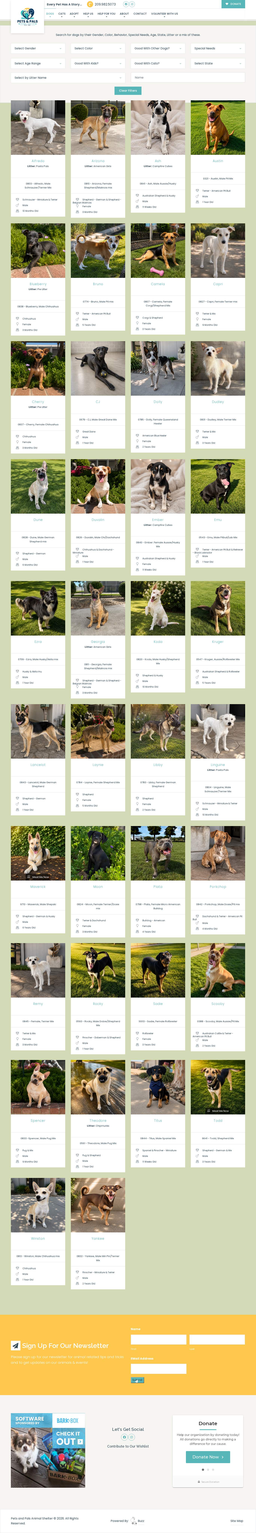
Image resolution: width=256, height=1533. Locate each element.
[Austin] (218, 127)
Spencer (38, 1120)
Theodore (98, 1120)
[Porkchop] (218, 853)
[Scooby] (218, 970)
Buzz (140, 1521)
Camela (158, 284)
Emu (218, 520)
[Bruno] (98, 250)
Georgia (98, 642)
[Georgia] (98, 608)
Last (192, 1349)
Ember (158, 520)
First (133, 1349)
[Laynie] (98, 731)
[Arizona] (98, 127)
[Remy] (38, 970)
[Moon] (98, 853)
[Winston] (38, 1205)
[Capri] (218, 250)
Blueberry (38, 284)
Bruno (98, 284)
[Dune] (38, 486)
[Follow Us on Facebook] (126, 4)
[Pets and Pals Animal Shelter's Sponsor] (48, 1450)
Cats (61, 14)
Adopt (74, 14)
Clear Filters (128, 90)
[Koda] (158, 608)
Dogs (50, 14)
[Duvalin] (98, 486)
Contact (140, 14)
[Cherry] (38, 368)
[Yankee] (98, 1205)
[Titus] (158, 1087)
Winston (38, 1238)
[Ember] (158, 486)
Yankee (98, 1238)
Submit (137, 1380)
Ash (158, 161)
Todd (218, 1120)
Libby (158, 765)
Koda (158, 642)
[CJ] (98, 368)
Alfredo (38, 161)
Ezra (38, 642)
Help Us (88, 14)
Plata (157, 886)
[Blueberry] (38, 250)
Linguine (218, 765)
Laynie (98, 765)
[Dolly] (158, 368)
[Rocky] (98, 970)
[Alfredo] (38, 127)
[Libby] (158, 731)
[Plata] (158, 853)
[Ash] (158, 127)
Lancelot (38, 765)
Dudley (218, 402)
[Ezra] (38, 608)
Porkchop (218, 886)
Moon (98, 886)
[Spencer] (38, 1087)
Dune (38, 520)
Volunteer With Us (164, 14)
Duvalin (98, 520)
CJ (98, 402)
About (124, 14)
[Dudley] (218, 368)
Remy (38, 1004)
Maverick (38, 886)
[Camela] (158, 250)
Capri (218, 284)
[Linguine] (218, 731)
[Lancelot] (38, 731)
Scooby (218, 1004)
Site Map (237, 1521)
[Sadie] (158, 970)
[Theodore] (98, 1087)
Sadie (158, 1004)
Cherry (38, 402)
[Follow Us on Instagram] (132, 4)
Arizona (98, 161)
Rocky (98, 1004)
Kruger (218, 642)
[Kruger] (218, 608)
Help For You (106, 14)
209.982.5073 (105, 4)
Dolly (158, 402)
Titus (158, 1120)
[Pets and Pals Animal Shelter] (27, 17)
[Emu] (218, 486)
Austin (218, 161)
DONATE (235, 4)
